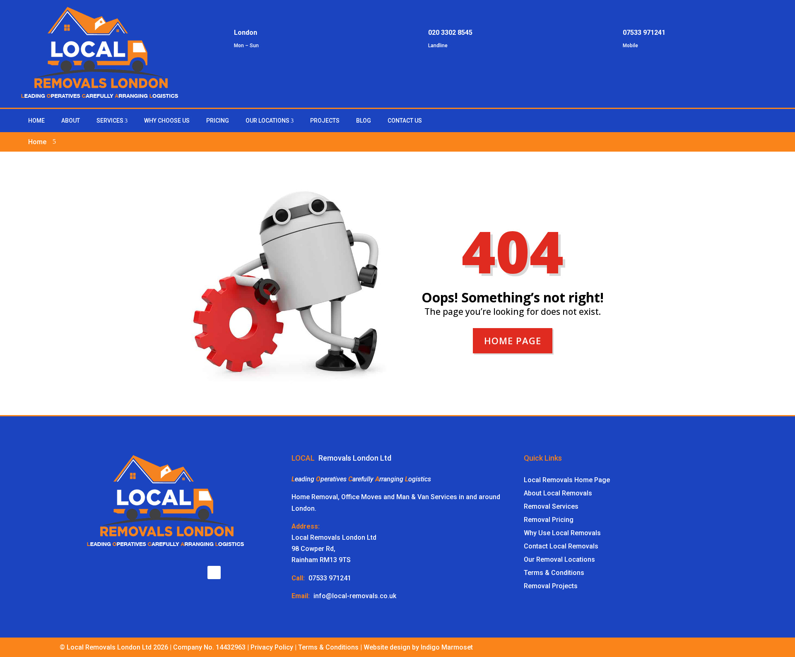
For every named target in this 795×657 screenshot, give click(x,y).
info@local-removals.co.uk (354, 596)
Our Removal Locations (559, 559)
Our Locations (267, 120)
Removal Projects (551, 586)
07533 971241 (329, 578)
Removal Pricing (548, 520)
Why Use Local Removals (562, 533)
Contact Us (405, 120)
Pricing (217, 120)
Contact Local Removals (561, 546)
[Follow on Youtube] (189, 572)
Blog (363, 120)
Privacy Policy (272, 647)
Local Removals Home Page (567, 480)
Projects (325, 120)
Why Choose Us (167, 120)
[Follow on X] (214, 572)
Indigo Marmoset (447, 647)
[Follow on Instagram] (768, 119)
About (70, 120)
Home (36, 120)
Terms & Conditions (554, 573)
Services (109, 120)
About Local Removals (558, 493)
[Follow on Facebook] (752, 119)
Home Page (512, 340)
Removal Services (551, 506)
